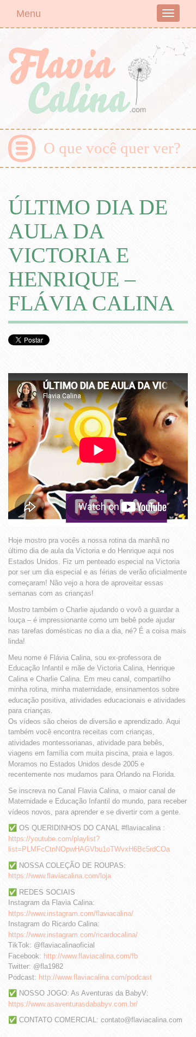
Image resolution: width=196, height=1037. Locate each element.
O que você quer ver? (112, 148)
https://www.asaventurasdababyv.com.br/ (73, 1004)
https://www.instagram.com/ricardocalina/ (73, 935)
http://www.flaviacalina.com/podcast (95, 977)
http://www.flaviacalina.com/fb (91, 956)
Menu (28, 13)
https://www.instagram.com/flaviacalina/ (70, 913)
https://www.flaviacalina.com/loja (59, 876)
